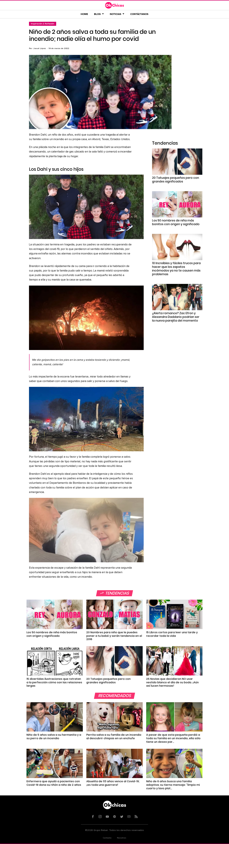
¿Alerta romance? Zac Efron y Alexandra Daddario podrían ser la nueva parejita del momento (175, 317)
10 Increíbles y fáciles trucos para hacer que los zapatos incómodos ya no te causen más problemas (176, 268)
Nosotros (121, 838)
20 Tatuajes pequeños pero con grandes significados (175, 179)
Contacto (107, 838)
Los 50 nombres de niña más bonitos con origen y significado (175, 222)
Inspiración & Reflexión (42, 23)
